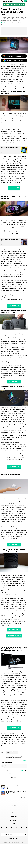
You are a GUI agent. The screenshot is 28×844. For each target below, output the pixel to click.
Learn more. (24, 6)
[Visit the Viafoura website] (24, 797)
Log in (21, 760)
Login (25, 1)
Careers (14, 812)
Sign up (24, 760)
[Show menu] (1, 1)
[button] (14, 1)
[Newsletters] (21, 827)
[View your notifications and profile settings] (25, 770)
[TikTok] (26, 827)
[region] (14, 779)
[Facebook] (1, 827)
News (2, 749)
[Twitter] (16, 827)
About (14, 805)
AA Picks (4, 22)
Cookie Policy (14, 824)
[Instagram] (6, 827)
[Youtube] (11, 827)
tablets (8, 66)
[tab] (5, 771)
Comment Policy (11, 757)
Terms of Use (14, 816)
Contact (14, 809)
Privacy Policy (14, 820)
